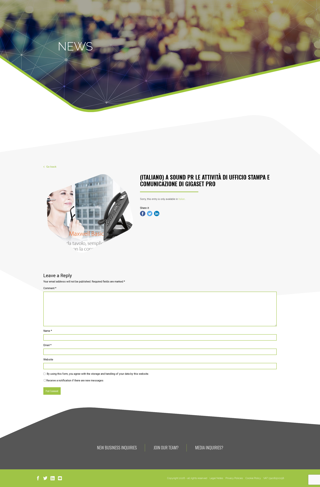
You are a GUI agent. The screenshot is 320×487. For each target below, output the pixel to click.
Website (48, 359)
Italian (181, 199)
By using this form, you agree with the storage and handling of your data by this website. (98, 373)
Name (47, 330)
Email (47, 345)
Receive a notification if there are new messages (74, 380)
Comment (49, 288)
